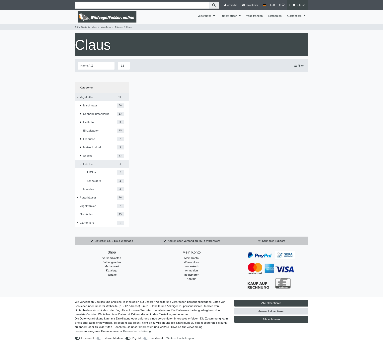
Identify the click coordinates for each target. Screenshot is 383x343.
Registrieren (191, 274)
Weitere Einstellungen (180, 338)
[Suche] (214, 5)
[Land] (264, 5)
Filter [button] (300, 65)
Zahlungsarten (112, 262)
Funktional (156, 338)
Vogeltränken (254, 15)
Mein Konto (191, 257)
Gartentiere (294, 15)
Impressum (146, 326)
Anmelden (191, 270)
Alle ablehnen (271, 319)
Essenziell (87, 338)
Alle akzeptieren (271, 303)
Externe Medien (113, 338)
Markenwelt (112, 266)
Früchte (119, 27)
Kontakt (191, 278)
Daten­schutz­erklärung (137, 331)
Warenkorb (191, 266)
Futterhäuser (229, 15)
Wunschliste (191, 262)
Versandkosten (111, 257)
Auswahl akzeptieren (271, 311)
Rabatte (112, 274)
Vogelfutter (204, 15)
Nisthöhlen (275, 15)
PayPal (136, 338)
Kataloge (111, 270)
